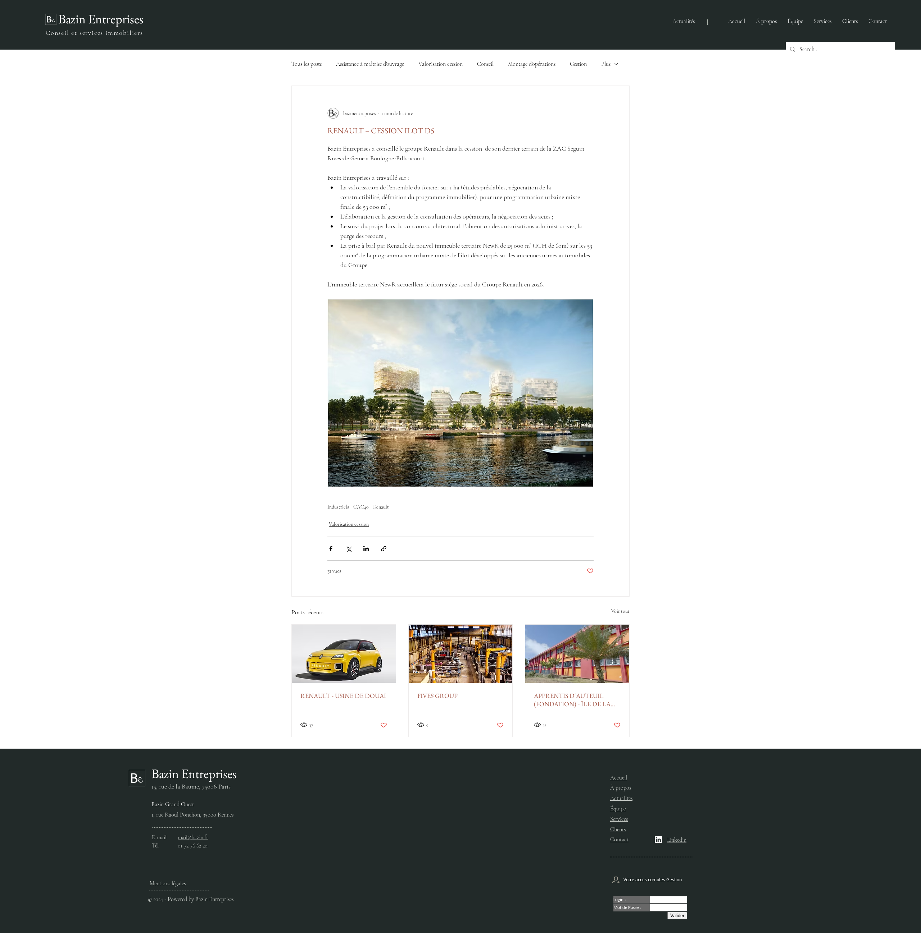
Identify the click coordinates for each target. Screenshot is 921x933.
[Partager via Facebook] (330, 548)
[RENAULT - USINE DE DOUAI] (344, 654)
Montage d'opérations (531, 64)
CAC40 (361, 507)
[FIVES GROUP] (461, 654)
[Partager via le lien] (383, 548)
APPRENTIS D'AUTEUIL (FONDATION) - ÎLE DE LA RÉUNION (572, 699)
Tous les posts (306, 64)
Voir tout (620, 611)
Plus (606, 64)
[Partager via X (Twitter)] (348, 548)
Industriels (338, 507)
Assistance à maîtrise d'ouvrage (370, 64)
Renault (381, 507)
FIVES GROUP (437, 695)
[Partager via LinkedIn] (366, 548)
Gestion (578, 64)
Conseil (485, 64)
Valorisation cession (440, 64)
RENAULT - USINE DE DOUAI (343, 695)
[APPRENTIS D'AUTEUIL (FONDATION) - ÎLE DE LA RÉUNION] (577, 654)
